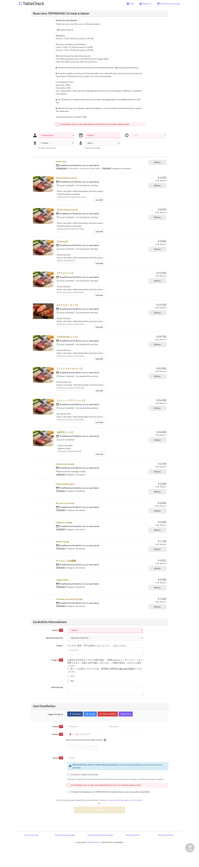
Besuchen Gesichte (54, 638)
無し (73, 681)
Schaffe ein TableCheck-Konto (84, 774)
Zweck (57, 630)
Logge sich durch (55, 714)
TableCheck (125, 714)
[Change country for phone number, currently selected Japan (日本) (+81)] (71, 734)
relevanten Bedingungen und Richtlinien (124, 800)
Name (57, 726)
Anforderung (57, 687)
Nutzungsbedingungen (65, 835)
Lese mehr (99, 200)
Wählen (157, 162)
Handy (57, 734)
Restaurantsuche (165, 835)
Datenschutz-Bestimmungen (100, 835)
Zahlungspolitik (133, 835)
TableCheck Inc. (94, 842)
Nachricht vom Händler (66, 20)
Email (57, 758)
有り (73, 676)
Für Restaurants (31, 835)
